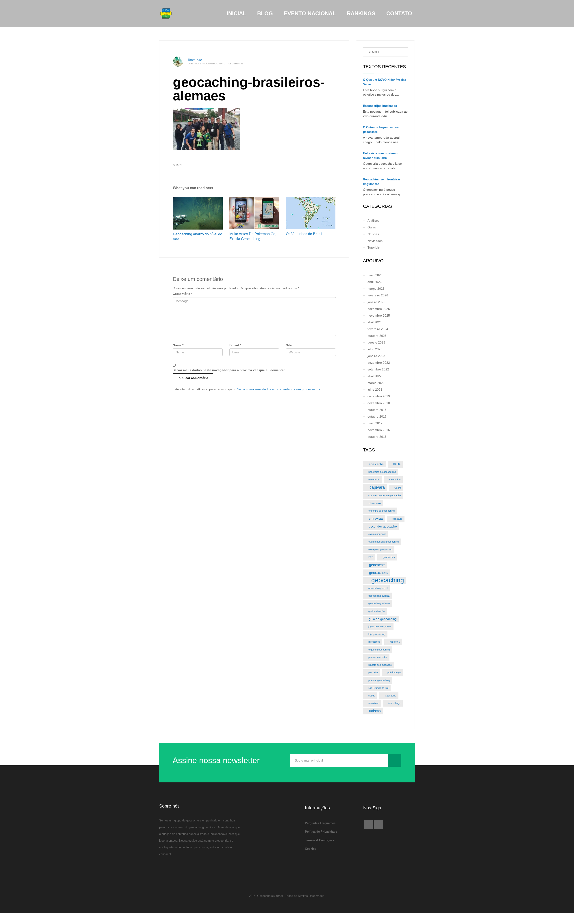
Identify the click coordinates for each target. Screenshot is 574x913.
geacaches (389, 557)
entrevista (376, 518)
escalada (397, 518)
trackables (390, 695)
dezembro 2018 (378, 403)
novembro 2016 (378, 430)
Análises (373, 220)
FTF (370, 557)
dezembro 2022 (378, 362)
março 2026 (376, 288)
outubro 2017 (377, 416)
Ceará (397, 487)
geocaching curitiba (378, 595)
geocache (377, 565)
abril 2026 (374, 282)
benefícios (374, 479)
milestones (374, 641)
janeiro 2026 (376, 302)
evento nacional (376, 534)
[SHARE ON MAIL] (207, 171)
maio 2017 (375, 423)
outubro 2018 (377, 410)
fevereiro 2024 (377, 329)
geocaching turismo (379, 603)
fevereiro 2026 (377, 295)
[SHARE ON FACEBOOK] (184, 171)
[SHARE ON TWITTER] (176, 171)
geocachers (378, 573)
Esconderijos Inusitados (380, 105)
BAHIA (396, 464)
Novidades (375, 241)
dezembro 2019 (378, 396)
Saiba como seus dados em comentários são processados (278, 389)
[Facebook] (368, 824)
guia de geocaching (383, 619)
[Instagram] (378, 824)
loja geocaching (376, 634)
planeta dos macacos (380, 664)
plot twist (373, 672)
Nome (178, 345)
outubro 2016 (377, 436)
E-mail (235, 345)
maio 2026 (375, 275)
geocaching (387, 580)
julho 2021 (374, 389)
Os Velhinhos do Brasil (304, 234)
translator (373, 703)
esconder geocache (383, 526)
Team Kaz (195, 59)
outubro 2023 (377, 335)
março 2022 (376, 383)
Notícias (373, 234)
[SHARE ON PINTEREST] (199, 171)
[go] (402, 52)
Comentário (182, 294)
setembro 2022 (378, 369)
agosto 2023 (376, 342)
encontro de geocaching (381, 510)
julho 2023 (374, 349)
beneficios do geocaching (382, 472)
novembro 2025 (378, 315)
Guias (371, 227)
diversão (375, 503)
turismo (375, 711)
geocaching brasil (377, 588)
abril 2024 (374, 322)
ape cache (376, 464)
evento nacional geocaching (383, 541)
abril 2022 (374, 376)
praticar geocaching (379, 680)
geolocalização (376, 611)
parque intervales (377, 657)
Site (289, 345)
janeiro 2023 (376, 356)
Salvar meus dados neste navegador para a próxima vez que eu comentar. (229, 370)
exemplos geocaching (380, 549)
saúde (371, 695)
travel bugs (394, 703)
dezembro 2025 (378, 309)
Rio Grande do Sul (378, 688)
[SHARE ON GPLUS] (192, 171)
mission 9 (395, 641)
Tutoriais (373, 247)
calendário (394, 479)
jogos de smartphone (379, 626)
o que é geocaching (379, 649)
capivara (377, 487)
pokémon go (394, 672)
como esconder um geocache (384, 495)
